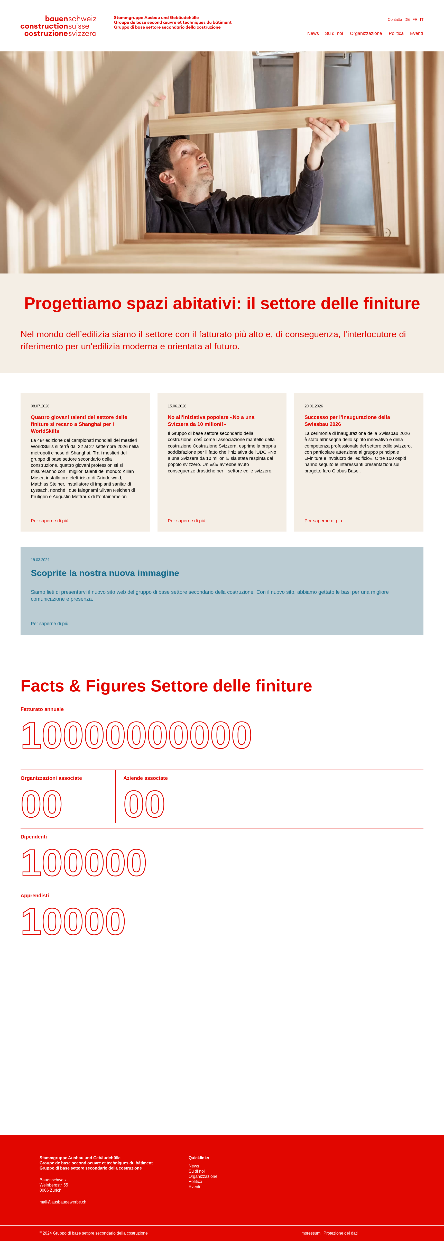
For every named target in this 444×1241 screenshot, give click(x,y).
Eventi (416, 33)
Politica (396, 33)
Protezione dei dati (340, 1233)
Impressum (310, 1233)
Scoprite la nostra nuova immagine (105, 573)
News (313, 33)
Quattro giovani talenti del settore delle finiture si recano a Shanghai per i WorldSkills (79, 424)
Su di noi (334, 33)
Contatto (395, 19)
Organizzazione (366, 33)
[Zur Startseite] (126, 25)
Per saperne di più (49, 520)
